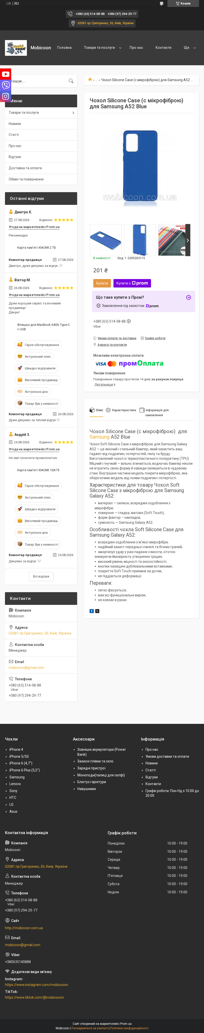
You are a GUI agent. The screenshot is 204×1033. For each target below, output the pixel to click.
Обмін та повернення (26, 179)
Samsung (99, 437)
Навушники (86, 789)
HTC (12, 798)
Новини (15, 124)
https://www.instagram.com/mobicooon (36, 985)
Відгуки (15, 157)
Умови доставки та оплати (167, 756)
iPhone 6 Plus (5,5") (24, 770)
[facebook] (92, 612)
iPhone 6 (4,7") (20, 763)
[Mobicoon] (16, 48)
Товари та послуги (99, 48)
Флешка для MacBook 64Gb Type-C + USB (43, 327)
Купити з (123, 283)
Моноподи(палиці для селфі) (101, 775)
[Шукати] (71, 81)
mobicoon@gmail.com (26, 668)
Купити (102, 283)
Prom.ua (126, 1024)
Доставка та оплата (25, 168)
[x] (97, 612)
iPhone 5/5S (19, 756)
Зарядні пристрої (91, 768)
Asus (13, 811)
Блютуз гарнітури (91, 782)
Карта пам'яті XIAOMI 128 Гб (38, 470)
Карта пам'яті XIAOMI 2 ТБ (36, 247)
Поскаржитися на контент (89, 1028)
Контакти (163, 48)
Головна (64, 48)
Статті (14, 135)
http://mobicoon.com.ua (24, 928)
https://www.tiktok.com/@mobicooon (34, 997)
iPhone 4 (16, 749)
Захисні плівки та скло (95, 761)
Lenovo (15, 784)
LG (11, 804)
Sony (13, 791)
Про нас (136, 48)
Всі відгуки (41, 576)
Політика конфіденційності (129, 1028)
